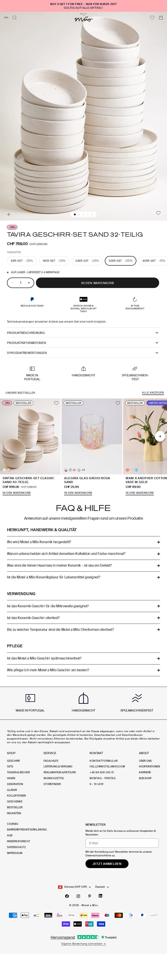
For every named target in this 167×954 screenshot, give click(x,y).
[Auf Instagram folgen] (78, 896)
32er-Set (120, 261)
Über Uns (145, 761)
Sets (10, 766)
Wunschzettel (53, 778)
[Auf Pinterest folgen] (89, 896)
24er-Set (87, 261)
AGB (9, 835)
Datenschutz (16, 847)
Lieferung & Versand (57, 766)
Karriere (145, 772)
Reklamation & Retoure (59, 772)
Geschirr (13, 761)
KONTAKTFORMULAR (104, 761)
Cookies (12, 824)
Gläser (12, 790)
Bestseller (15, 807)
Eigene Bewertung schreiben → (83, 944)
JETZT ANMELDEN (107, 864)
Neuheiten (14, 813)
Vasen (11, 778)
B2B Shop (145, 778)
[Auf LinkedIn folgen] (100, 896)
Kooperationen (149, 766)
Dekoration (15, 784)
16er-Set (54, 261)
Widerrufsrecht (18, 841)
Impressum (14, 853)
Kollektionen (16, 795)
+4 (83, 470)
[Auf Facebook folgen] (67, 896)
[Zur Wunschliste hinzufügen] (158, 212)
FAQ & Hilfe (50, 761)
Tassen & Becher (18, 772)
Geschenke (14, 801)
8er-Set (22, 261)
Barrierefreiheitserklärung (27, 829)
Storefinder (52, 784)
